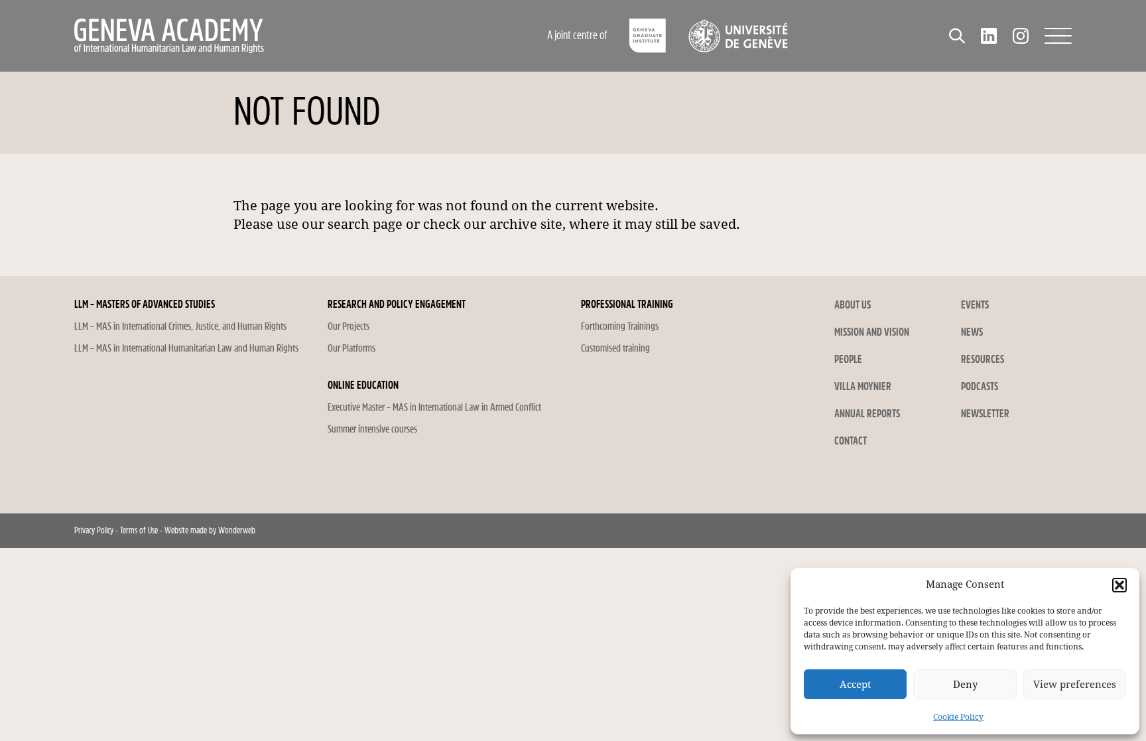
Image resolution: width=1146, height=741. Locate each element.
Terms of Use (139, 530)
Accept (855, 685)
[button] (1119, 585)
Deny (965, 685)
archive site (525, 224)
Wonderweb (236, 530)
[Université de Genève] (738, 36)
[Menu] (1058, 36)
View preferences (1074, 685)
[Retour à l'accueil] (258, 36)
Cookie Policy (958, 717)
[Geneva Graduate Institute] (648, 36)
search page (365, 224)
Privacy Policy (93, 530)
